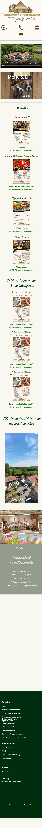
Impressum (6, 747)
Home (4, 706)
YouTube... (6, 772)
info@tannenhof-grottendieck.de (24, 586)
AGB (4, 751)
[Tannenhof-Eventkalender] (4, 27)
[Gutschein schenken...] (36, 26)
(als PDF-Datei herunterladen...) (22, 231)
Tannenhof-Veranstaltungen (13, 734)
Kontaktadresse (8, 723)
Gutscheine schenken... (11, 713)
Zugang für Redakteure (11, 781)
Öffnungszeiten (8, 727)
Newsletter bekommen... (12, 710)
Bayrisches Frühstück (23, 292)
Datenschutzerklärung (11, 755)
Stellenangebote (8, 730)
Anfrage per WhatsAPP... (21, 582)
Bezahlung (6, 758)
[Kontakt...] (21, 27)
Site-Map (5, 779)
